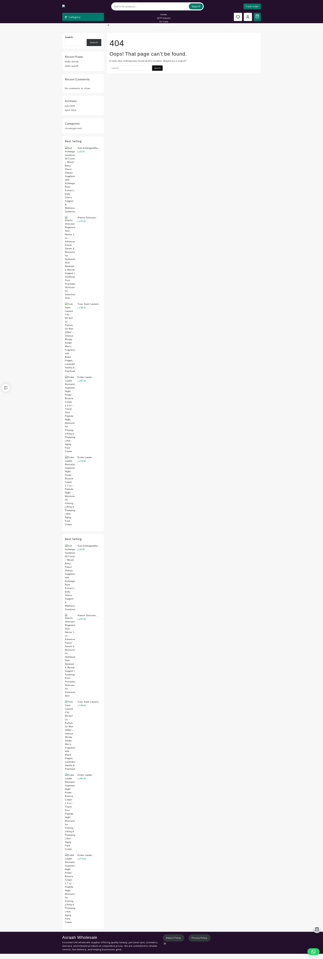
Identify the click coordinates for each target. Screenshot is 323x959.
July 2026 (70, 105)
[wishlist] (238, 17)
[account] (248, 17)
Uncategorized (73, 128)
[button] (313, 951)
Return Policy (173, 937)
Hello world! (72, 61)
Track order (252, 6)
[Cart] (257, 16)
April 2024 (70, 110)
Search (196, 6)
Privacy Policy (199, 937)
